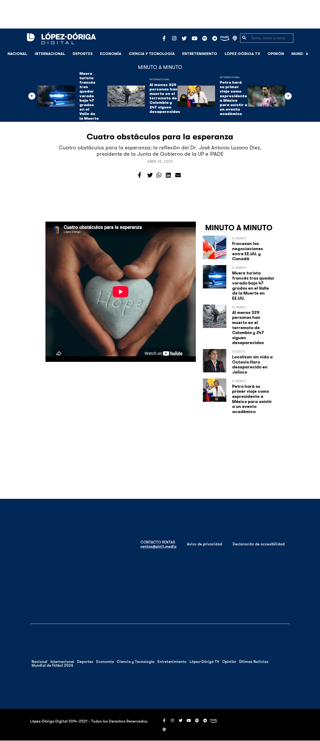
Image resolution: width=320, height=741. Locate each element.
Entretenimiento (199, 54)
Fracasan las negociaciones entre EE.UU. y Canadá (247, 251)
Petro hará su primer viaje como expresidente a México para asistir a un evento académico (233, 98)
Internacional (50, 54)
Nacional (17, 54)
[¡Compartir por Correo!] (178, 175)
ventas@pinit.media (158, 546)
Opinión (276, 54)
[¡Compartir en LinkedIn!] (168, 175)
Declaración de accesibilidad (259, 544)
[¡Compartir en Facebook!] (139, 175)
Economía (110, 54)
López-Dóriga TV (242, 54)
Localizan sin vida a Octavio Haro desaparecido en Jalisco (252, 364)
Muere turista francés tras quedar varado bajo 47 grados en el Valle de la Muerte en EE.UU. (89, 98)
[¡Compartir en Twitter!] (150, 175)
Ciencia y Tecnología (152, 54)
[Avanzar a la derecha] (307, 53)
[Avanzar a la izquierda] (31, 96)
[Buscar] (314, 53)
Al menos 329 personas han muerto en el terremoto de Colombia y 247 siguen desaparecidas (164, 98)
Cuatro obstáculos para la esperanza (160, 136)
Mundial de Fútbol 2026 (52, 665)
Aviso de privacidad (204, 544)
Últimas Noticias (253, 662)
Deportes (83, 54)
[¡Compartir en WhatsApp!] (158, 175)
